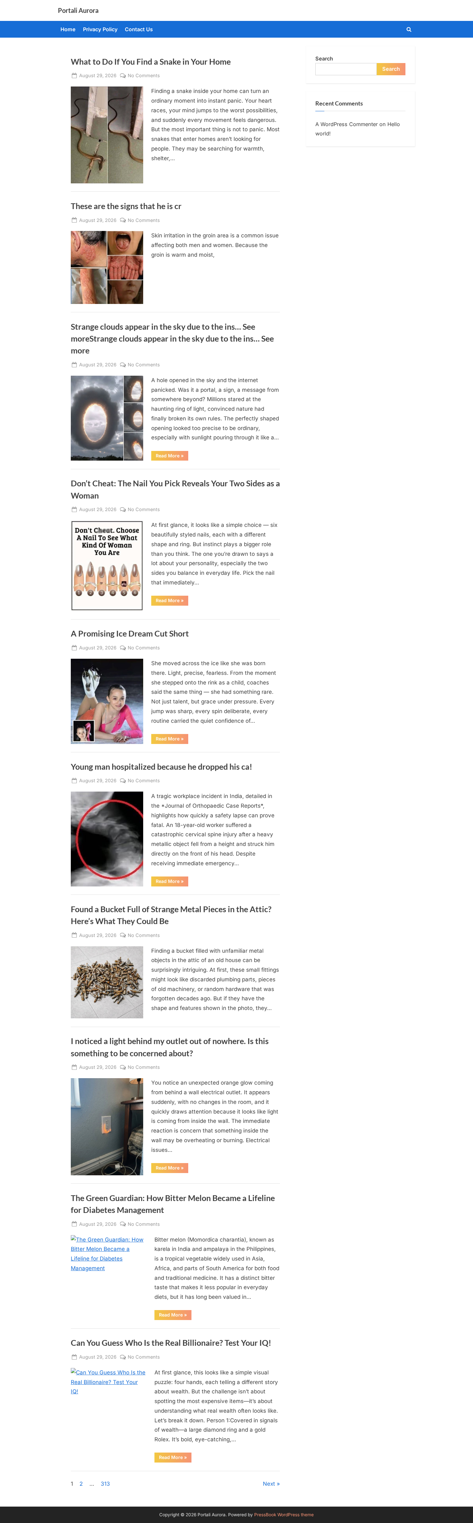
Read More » (172, 457)
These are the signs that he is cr (126, 206)
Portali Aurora (78, 10)
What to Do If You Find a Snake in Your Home (151, 61)
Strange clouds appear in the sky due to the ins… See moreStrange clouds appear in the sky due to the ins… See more (172, 338)
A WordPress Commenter (346, 124)
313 (105, 1484)
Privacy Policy (100, 29)
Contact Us (139, 29)
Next (269, 1484)
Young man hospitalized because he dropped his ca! (161, 766)
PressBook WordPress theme (284, 1514)
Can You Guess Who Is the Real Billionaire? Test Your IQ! (171, 1342)
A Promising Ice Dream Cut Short (130, 633)
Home (68, 29)
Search (324, 58)
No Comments (144, 75)
